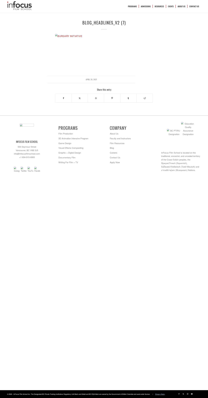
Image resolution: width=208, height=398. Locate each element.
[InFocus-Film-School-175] (19, 6)
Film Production (65, 133)
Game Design (64, 143)
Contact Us (115, 157)
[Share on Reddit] (145, 98)
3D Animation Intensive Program (73, 138)
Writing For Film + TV (68, 162)
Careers (113, 152)
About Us (114, 133)
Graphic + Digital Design (69, 152)
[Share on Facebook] (63, 98)
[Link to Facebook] (179, 394)
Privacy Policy (160, 394)
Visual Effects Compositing (70, 147)
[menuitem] (132, 6)
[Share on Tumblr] (128, 98)
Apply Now (115, 162)
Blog (112, 147)
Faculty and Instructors (120, 138)
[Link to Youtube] (192, 394)
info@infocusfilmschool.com (27, 153)
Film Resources (117, 143)
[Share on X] (80, 98)
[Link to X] (183, 394)
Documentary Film (67, 157)
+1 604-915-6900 (27, 157)
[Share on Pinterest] (112, 98)
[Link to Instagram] (187, 394)
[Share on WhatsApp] (96, 98)
